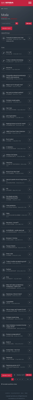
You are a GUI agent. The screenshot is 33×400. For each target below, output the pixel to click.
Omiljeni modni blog (12, 317)
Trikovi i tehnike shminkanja (14, 60)
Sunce (10, 86)
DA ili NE (8, 52)
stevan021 (11, 173)
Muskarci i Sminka (11, 238)
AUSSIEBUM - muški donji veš (15, 230)
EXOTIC (10, 102)
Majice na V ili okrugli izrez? (14, 85)
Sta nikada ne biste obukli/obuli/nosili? (12, 197)
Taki (9, 351)
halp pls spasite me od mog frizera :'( (16, 180)
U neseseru (9, 147)
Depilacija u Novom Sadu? (14, 294)
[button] (30, 379)
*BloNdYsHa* (12, 148)
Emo (7, 277)
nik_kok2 (11, 240)
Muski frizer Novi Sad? (13, 172)
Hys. (9, 18)
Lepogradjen (12, 288)
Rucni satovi (9, 139)
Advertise (7, 393)
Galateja (10, 79)
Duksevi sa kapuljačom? (13, 334)
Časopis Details (10, 246)
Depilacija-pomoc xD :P (13, 365)
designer (11, 319)
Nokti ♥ (8, 342)
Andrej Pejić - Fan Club (13, 350)
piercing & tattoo (11, 116)
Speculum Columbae (14, 215)
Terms (26, 393)
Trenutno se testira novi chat (14, 38)
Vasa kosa (9, 162)
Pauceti (10, 278)
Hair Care (9, 108)
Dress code (9, 254)
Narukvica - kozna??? (12, 222)
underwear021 (12, 232)
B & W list (9, 68)
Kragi (9, 133)
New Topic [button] (7, 28)
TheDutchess (12, 109)
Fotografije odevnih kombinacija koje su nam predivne (16, 76)
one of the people (14, 164)
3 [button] (17, 379)
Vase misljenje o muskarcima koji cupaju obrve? (16, 326)
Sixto (9, 295)
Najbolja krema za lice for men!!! (15, 123)
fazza (9, 263)
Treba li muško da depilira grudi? (16, 261)
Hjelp (7, 213)
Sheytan (10, 336)
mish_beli (11, 343)
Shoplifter (11, 183)
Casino (10, 39)
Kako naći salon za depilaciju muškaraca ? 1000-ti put (14, 285)
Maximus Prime (12, 311)
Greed (10, 94)
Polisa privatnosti (15, 393)
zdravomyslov (12, 247)
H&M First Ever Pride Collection (15, 131)
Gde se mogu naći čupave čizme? (16, 309)
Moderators (14, 18)
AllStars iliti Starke (11, 155)
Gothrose (11, 117)
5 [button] (22, 379)
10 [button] (27, 379)
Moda (4, 14)
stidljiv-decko (12, 207)
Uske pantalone (11, 205)
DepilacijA (9, 357)
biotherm (11, 224)
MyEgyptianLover (13, 367)
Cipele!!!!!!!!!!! (9, 302)
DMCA (22, 393)
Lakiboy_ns (11, 125)
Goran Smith (12, 156)
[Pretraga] (16, 23)
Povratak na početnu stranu (9, 384)
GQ (7, 188)
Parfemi (8, 269)
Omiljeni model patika (13, 100)
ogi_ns (10, 54)
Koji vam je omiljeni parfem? (14, 92)
